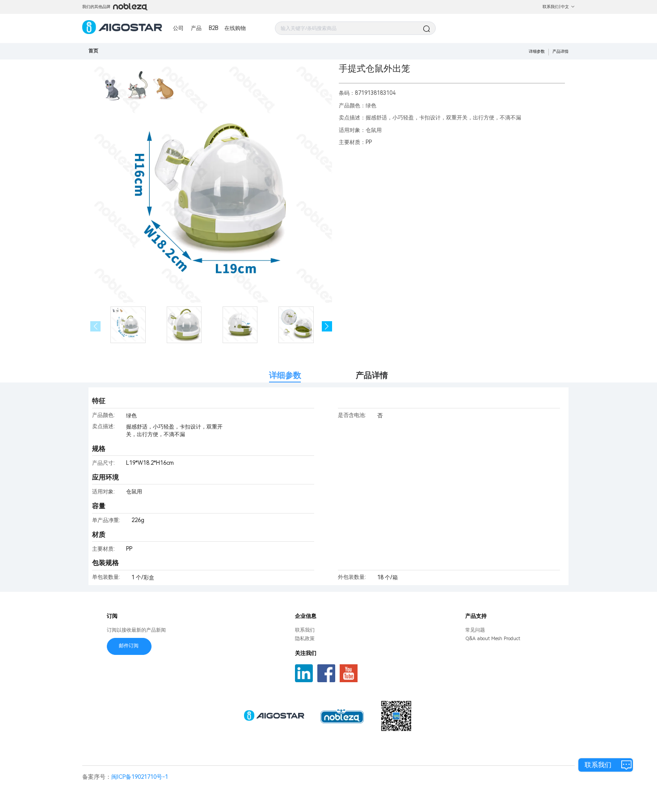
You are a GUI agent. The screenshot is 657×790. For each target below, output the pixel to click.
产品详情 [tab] (372, 375)
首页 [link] (93, 51)
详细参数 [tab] (285, 375)
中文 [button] (565, 6)
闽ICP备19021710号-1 (139, 776)
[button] (327, 326)
